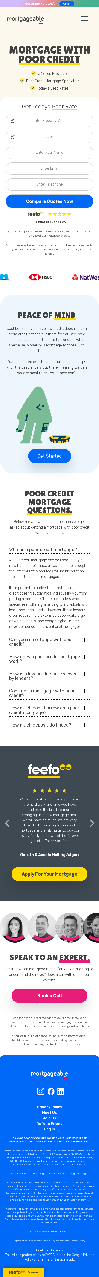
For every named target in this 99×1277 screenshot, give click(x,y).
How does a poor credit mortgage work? (44, 659)
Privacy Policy (56, 231)
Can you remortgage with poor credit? (41, 641)
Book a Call (49, 995)
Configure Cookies (49, 1250)
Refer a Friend (49, 1123)
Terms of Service (53, 1260)
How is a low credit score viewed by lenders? (43, 676)
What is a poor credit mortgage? (43, 549)
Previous (7, 823)
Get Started (49, 456)
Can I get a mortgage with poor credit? (42, 693)
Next (92, 823)
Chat (67, 3)
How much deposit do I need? (40, 725)
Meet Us (49, 1112)
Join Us (49, 1118)
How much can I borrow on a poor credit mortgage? (44, 710)
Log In (49, 1129)
